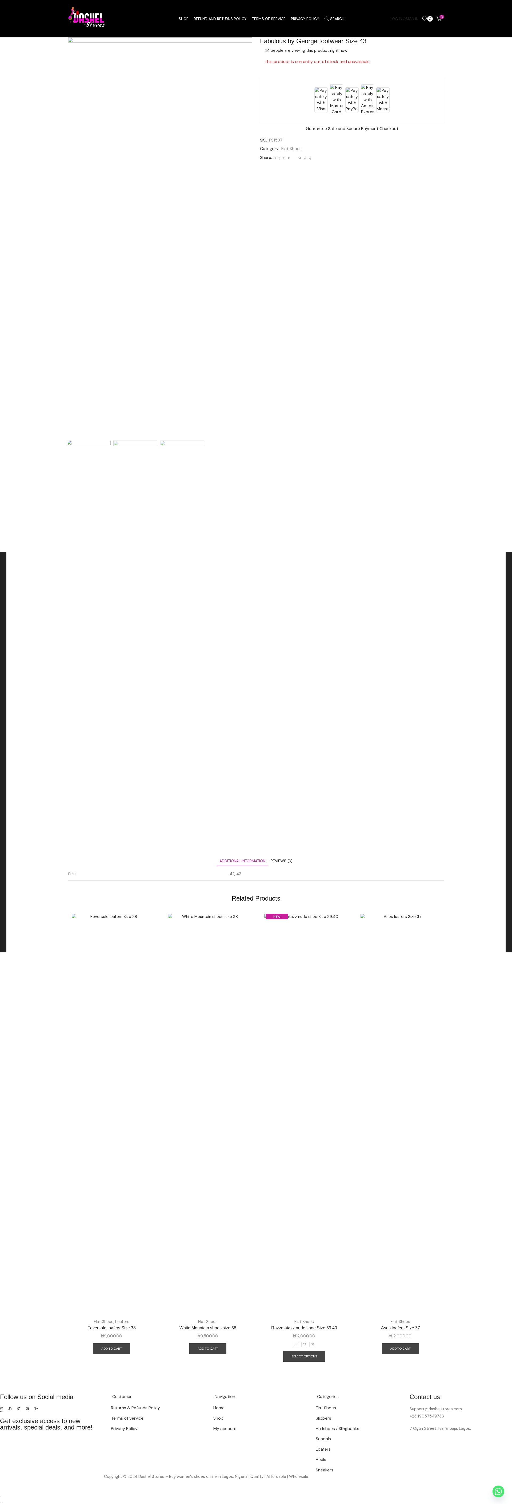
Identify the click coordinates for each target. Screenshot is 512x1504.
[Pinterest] (289, 157)
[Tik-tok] (36, 1408)
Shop (184, 18)
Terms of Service (269, 18)
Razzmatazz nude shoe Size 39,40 (304, 1328)
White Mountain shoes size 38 (207, 1328)
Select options (304, 1356)
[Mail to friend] (294, 157)
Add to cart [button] (111, 1348)
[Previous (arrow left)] (0, 1502)
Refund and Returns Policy (220, 18)
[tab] (242, 861)
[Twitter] (274, 157)
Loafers (122, 1321)
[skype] (309, 157)
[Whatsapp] (27, 1408)
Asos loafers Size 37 (400, 1328)
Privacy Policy (305, 18)
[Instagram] (19, 1408)
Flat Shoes (291, 148)
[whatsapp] (304, 157)
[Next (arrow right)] (2, 1502)
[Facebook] (279, 157)
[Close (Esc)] (0, 1496)
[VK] (284, 157)
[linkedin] (299, 157)
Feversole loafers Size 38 (111, 1328)
